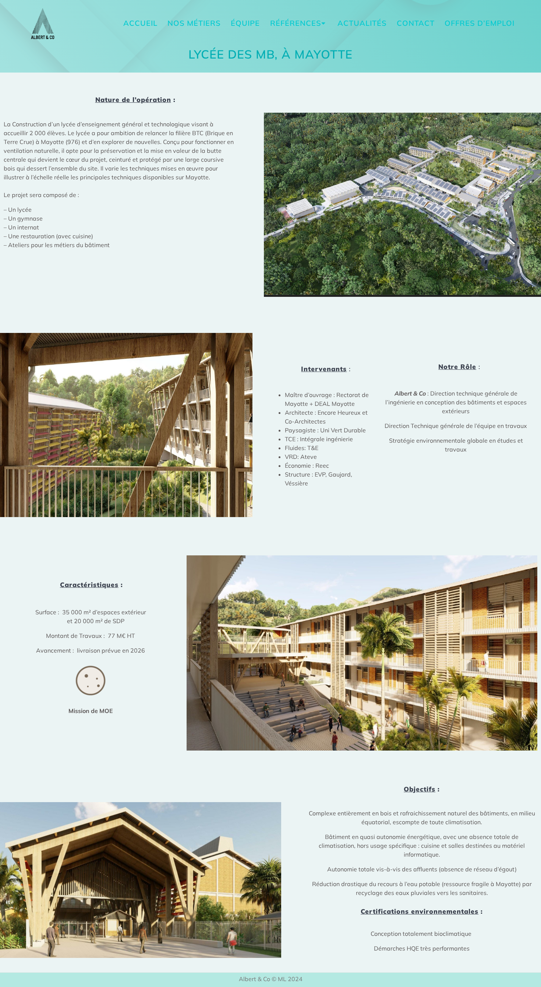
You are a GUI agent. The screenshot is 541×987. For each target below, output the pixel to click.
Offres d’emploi (480, 23)
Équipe (245, 23)
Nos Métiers (194, 23)
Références (295, 23)
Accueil (140, 23)
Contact (416, 23)
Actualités (362, 23)
